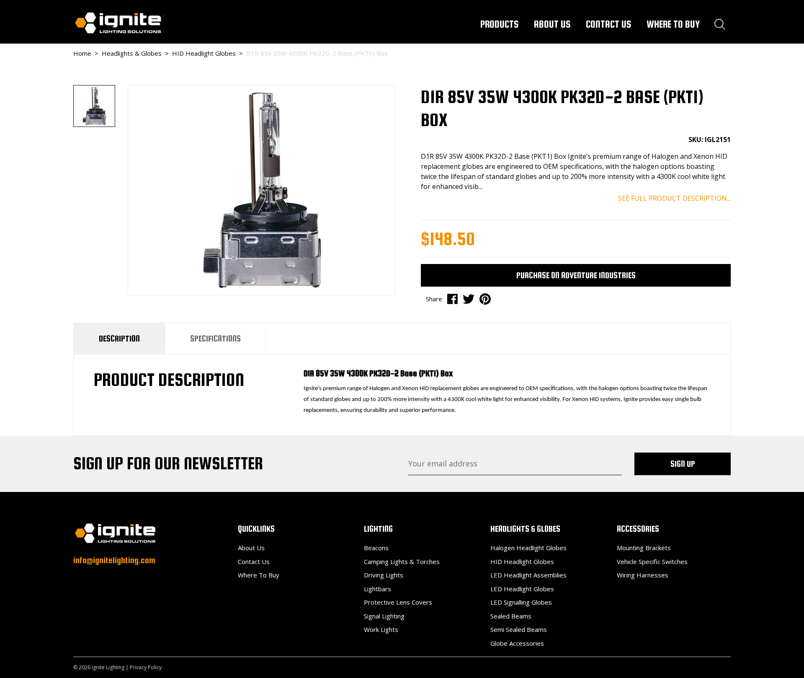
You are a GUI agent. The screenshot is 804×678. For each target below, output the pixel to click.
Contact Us (254, 561)
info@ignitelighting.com (114, 560)
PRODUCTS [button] (499, 24)
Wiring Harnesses (642, 575)
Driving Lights (383, 575)
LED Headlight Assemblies (528, 575)
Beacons (376, 547)
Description (119, 338)
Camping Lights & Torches (402, 561)
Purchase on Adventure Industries (576, 275)
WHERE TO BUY (673, 24)
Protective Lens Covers (398, 602)
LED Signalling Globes (521, 602)
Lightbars (377, 589)
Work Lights (381, 629)
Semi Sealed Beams (518, 629)
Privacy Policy (146, 667)
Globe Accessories (517, 643)
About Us (251, 547)
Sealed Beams (510, 616)
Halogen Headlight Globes (528, 547)
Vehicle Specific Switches (652, 561)
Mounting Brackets (644, 547)
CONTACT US (608, 24)
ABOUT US (552, 24)
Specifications (215, 338)
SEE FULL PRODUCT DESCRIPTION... (674, 198)
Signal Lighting (384, 616)
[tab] (119, 338)
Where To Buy (258, 575)
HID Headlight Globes (522, 561)
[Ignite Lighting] (118, 22)
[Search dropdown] (720, 24)
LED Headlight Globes (522, 589)
